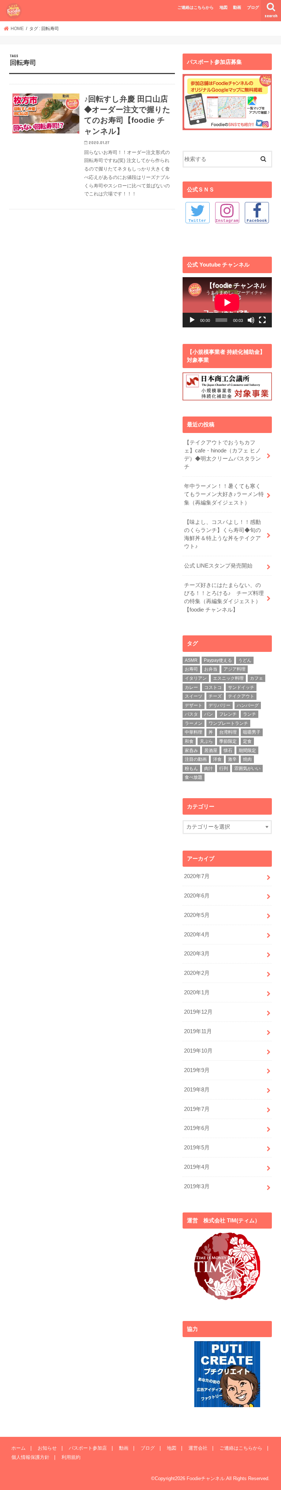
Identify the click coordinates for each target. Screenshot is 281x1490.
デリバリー (220, 705)
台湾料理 (228, 732)
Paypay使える (218, 660)
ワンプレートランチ (228, 723)
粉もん (191, 768)
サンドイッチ (241, 687)
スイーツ (193, 696)
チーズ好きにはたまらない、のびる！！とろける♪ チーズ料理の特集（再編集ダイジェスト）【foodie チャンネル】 (224, 597)
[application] (227, 302)
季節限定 (228, 741)
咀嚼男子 (252, 732)
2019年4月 (197, 1167)
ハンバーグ (248, 705)
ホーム (18, 1448)
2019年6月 (197, 1128)
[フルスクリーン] (262, 320)
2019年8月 (197, 1090)
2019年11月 (198, 1031)
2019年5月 (197, 1147)
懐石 (228, 750)
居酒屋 (210, 750)
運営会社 (197, 1448)
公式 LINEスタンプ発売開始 (218, 566)
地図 (224, 7)
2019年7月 (197, 1109)
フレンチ (228, 714)
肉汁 (208, 768)
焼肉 (247, 759)
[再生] (192, 320)
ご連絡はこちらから (195, 7)
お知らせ (47, 1448)
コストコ (213, 687)
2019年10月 (198, 1051)
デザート (193, 705)
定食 (247, 741)
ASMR (191, 660)
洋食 (217, 759)
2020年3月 (197, 954)
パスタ (191, 714)
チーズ (215, 696)
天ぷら (206, 741)
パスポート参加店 (88, 1448)
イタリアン (196, 678)
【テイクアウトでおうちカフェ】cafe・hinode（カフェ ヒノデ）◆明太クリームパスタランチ (222, 455)
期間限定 (247, 750)
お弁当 (210, 669)
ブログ (253, 7)
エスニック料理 (228, 678)
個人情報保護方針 (30, 1457)
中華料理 (193, 732)
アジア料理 (235, 669)
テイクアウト (241, 696)
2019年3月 (197, 1186)
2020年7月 (197, 876)
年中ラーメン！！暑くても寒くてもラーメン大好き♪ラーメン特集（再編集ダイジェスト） (224, 494)
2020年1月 (197, 992)
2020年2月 (197, 973)
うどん (244, 660)
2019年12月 (198, 1012)
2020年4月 (197, 934)
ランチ (249, 714)
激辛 (232, 759)
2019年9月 (197, 1070)
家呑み (191, 750)
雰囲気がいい (247, 768)
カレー (191, 687)
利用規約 (70, 1457)
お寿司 (191, 669)
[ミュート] (251, 320)
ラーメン (193, 723)
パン (208, 714)
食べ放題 (193, 777)
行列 (223, 768)
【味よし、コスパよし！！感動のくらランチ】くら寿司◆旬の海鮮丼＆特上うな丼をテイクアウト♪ (222, 534)
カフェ (256, 678)
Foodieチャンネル (206, 1478)
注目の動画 (196, 759)
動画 (237, 7)
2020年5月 (197, 915)
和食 (189, 741)
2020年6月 (197, 896)
